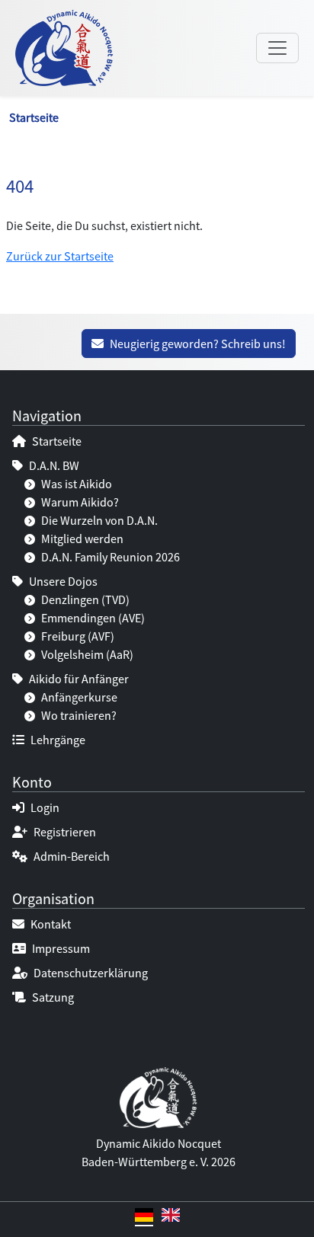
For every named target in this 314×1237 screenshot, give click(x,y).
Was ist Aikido (75, 483)
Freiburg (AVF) (76, 636)
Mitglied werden (81, 538)
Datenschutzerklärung (89, 972)
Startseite (34, 117)
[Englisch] (171, 1217)
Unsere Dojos (62, 581)
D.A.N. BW (53, 465)
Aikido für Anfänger (78, 678)
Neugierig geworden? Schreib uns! (196, 343)
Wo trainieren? (78, 715)
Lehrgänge (56, 739)
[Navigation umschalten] (277, 48)
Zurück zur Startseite (60, 256)
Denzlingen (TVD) (84, 599)
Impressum (60, 948)
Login (43, 807)
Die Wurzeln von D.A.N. (98, 520)
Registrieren (63, 831)
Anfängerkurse (78, 697)
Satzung (52, 997)
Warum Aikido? (79, 502)
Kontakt (49, 924)
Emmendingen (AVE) (92, 617)
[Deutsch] (144, 1217)
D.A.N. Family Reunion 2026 (109, 556)
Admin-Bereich (70, 856)
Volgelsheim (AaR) (86, 654)
